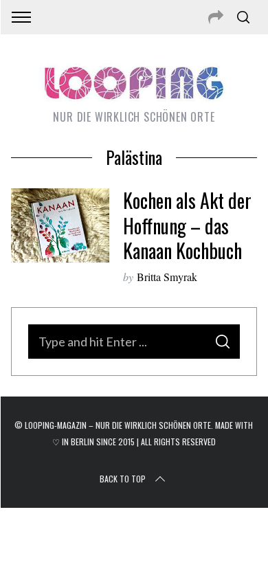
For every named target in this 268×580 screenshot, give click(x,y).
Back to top (123, 478)
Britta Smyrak (167, 276)
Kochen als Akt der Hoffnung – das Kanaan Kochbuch (187, 225)
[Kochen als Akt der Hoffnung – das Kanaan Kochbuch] (60, 225)
